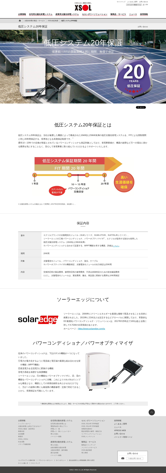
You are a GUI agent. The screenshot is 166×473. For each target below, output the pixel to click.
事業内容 (21, 431)
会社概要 (21, 434)
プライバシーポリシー (45, 460)
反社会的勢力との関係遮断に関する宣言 (82, 460)
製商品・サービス (118, 14)
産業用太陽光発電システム (67, 14)
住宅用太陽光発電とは (58, 423)
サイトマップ (121, 1)
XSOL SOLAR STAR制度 (90, 423)
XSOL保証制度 (53, 21)
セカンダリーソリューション (94, 14)
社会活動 (21, 441)
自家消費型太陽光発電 (58, 447)
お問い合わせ (143, 1)
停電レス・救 (55, 429)
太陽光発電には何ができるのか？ (30, 426)
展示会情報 (54, 453)
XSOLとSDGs (23, 439)
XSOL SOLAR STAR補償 (90, 426)
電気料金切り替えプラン (59, 426)
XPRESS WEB (120, 430)
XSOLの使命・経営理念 (26, 429)
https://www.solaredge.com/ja (91, 329)
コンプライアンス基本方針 (26, 460)
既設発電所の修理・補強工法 (91, 431)
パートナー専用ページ (134, 5)
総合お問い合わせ (135, 458)
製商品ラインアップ (88, 445)
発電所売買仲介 (86, 429)
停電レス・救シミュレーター (61, 431)
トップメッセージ (24, 423)
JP (143, 4)
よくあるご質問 (132, 1)
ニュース (133, 14)
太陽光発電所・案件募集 (59, 450)
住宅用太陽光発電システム (40, 14)
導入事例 (84, 453)
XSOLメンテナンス (88, 436)
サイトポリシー (61, 460)
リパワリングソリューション (91, 434)
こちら (116, 246)
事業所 (20, 436)
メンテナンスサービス (89, 447)
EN (147, 4)
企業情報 (22, 14)
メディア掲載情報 (24, 444)
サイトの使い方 (23, 463)
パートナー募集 (56, 436)
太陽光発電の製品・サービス (35, 21)
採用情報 (144, 14)
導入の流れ (54, 434)
